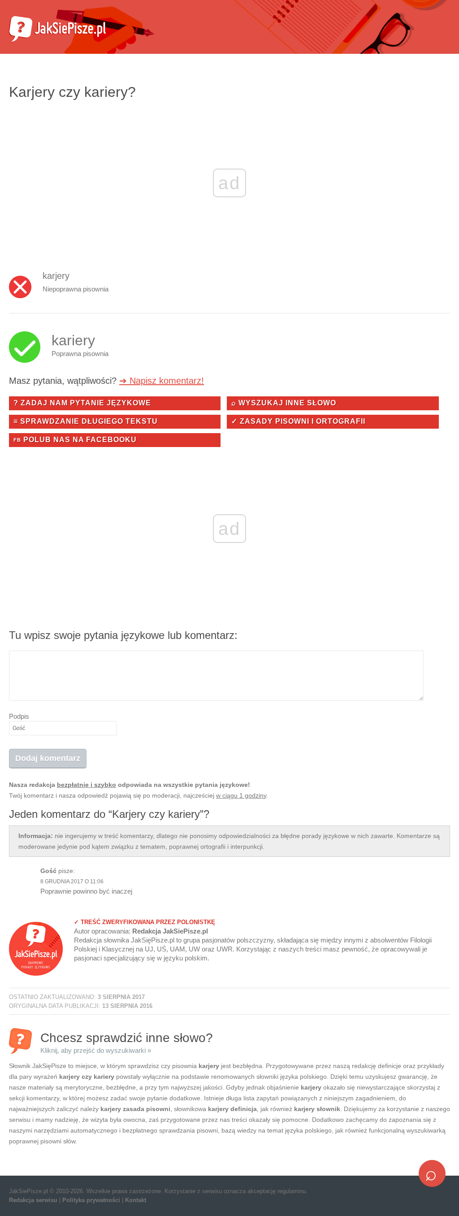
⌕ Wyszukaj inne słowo (283, 403)
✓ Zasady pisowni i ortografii (298, 421)
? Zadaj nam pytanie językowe (82, 403)
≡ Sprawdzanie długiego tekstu (85, 421)
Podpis (19, 716)
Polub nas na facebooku (75, 439)
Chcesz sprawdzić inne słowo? (126, 1042)
